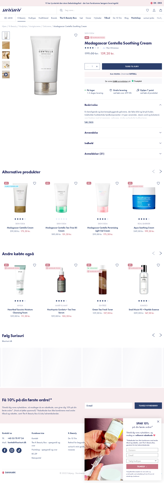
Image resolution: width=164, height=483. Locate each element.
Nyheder (97, 17)
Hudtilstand (43, 17)
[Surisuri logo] (11, 10)
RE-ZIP (34, 453)
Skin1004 (89, 33)
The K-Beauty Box (68, 17)
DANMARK (10, 473)
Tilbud (107, 17)
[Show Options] (155, 461)
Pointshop (136, 17)
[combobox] (141, 461)
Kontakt (35, 438)
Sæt (81, 17)
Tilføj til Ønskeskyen (112, 48)
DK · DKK (157, 3)
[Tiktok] (19, 450)
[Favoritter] (75, 35)
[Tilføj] (97, 66)
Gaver (88, 17)
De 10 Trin (117, 17)
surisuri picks (149, 17)
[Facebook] (4, 450)
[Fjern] (87, 66)
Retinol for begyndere (77, 442)
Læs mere (89, 122)
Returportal (36, 457)
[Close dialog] (158, 421)
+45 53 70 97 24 (16, 438)
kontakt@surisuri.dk (17, 442)
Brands (54, 17)
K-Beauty (21, 17)
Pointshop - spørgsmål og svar (44, 449)
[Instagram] (11, 450)
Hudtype (32, 17)
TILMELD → (142, 466)
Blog (127, 17)
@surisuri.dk (7, 341)
